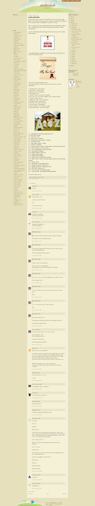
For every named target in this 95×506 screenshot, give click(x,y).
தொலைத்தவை (17, 124)
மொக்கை (16, 177)
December (74, 23)
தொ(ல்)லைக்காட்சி (17, 117)
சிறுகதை (15, 95)
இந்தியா (15, 53)
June (73, 54)
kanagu (33, 392)
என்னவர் (15, 62)
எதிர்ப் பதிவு (16, 59)
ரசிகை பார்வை (16, 185)
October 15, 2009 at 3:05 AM (37, 406)
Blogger (61, 502)
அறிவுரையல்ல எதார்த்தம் (18, 45)
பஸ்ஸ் (15, 157)
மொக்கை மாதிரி (17, 180)
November (74, 25)
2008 (72, 65)
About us (68, 0)
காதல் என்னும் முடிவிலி (75, 29)
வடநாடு (15, 190)
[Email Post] (42, 177)
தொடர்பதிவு (16, 122)
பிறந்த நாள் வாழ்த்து (17, 162)
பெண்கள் (15, 166)
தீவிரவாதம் (16, 114)
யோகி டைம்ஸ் (16, 182)
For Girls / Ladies (17, 35)
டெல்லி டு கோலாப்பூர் (18, 101)
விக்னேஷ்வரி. (16, 196)
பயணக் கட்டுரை (17, 151)
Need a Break (16, 38)
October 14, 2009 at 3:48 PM (36, 208)
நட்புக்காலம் (16, 132)
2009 (72, 22)
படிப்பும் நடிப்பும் (16, 138)
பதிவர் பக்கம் (16, 141)
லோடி (15, 188)
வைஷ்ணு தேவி (17, 199)
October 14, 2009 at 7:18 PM (36, 241)
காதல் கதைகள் (17, 82)
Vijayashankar (35, 474)
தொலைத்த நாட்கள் (75, 37)
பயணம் (15, 152)
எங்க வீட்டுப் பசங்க (17, 58)
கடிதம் (15, 65)
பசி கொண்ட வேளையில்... (19, 136)
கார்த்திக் (15, 86)
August (73, 50)
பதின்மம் (15, 146)
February (74, 61)
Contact (72, 0)
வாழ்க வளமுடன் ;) (17, 192)
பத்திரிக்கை (16, 147)
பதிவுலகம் (16, 144)
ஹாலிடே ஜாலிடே (17, 203)
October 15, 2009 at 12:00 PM (37, 471)
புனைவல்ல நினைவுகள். (18, 165)
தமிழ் (15, 105)
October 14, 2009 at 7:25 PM (36, 310)
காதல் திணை (16, 84)
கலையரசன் (34, 221)
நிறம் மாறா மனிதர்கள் (18, 133)
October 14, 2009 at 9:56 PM (36, 369)
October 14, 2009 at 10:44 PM (37, 380)
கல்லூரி (15, 76)
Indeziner (50, 505)
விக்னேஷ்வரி (47, 5)
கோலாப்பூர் (16, 90)
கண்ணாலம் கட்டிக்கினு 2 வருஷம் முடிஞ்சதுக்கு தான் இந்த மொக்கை (20, 70)
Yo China (16, 40)
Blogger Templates (49, 504)
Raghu (33, 348)
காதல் (15, 81)
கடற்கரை (15, 64)
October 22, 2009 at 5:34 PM (36, 488)
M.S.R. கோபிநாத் (36, 384)
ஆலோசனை (16, 48)
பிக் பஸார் (16, 160)
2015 (72, 16)
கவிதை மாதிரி (16, 78)
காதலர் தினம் (16, 79)
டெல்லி (15, 100)
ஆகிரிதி (15, 46)
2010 (72, 20)
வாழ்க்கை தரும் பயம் (18, 193)
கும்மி (15, 87)
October (73, 27)
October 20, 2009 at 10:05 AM (37, 479)
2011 (72, 18)
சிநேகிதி (15, 94)
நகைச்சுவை (16, 128)
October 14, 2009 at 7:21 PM (36, 255)
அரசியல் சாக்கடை (17, 43)
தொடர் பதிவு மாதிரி (17, 120)
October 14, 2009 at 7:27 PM (36, 325)
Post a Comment (31, 491)
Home (63, 0)
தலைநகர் (15, 109)
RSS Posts (77, 0)
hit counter (76, 75)
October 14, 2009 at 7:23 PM (36, 282)
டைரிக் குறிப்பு (16, 103)
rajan (33, 186)
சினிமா (15, 97)
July (73, 52)
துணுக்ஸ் (15, 116)
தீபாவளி (15, 113)
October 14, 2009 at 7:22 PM (36, 269)
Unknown (34, 194)
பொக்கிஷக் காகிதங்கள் (18, 168)
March (73, 59)
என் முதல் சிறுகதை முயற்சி (19, 61)
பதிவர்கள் (16, 143)
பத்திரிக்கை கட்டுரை (18, 149)
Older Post (65, 493)
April (73, 58)
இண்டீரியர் (16, 50)
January (73, 63)
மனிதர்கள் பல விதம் (17, 174)
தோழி (15, 125)
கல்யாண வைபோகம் (18, 75)
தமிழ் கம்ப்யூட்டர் (17, 106)
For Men (15, 37)
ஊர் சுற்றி (15, 56)
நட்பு (14, 130)
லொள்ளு (15, 187)
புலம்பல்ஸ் (15, 163)
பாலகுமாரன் (16, 159)
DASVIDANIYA (17, 32)
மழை (15, 173)
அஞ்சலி (15, 42)
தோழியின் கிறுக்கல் (17, 127)
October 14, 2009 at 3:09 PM (36, 190)
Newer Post (30, 493)
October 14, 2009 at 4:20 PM (36, 218)
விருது (15, 198)
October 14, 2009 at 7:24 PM (36, 297)
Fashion (15, 34)
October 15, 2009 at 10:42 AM (37, 414)
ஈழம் (15, 54)
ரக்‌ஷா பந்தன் (16, 184)
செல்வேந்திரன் (16, 98)
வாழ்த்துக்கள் (16, 195)
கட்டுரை (15, 67)
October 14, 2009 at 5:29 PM (36, 228)
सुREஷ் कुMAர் (35, 232)
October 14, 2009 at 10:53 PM (37, 389)
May (73, 56)
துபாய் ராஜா (34, 329)
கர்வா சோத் (16, 73)
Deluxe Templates (58, 504)
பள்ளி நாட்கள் (16, 154)
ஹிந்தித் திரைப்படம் (17, 204)
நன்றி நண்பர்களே (34, 17)
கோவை (15, 92)
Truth (33, 211)
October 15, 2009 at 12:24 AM (37, 397)
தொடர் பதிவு (16, 119)
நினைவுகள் (16, 135)
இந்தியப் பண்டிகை (17, 51)
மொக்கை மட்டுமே (17, 179)
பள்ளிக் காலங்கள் (17, 155)
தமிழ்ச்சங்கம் (16, 108)
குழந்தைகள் (16, 89)
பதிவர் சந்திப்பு (16, 140)
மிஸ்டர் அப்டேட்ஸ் (17, 176)
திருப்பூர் (15, 111)
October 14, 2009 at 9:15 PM (36, 344)
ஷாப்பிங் (15, 201)
